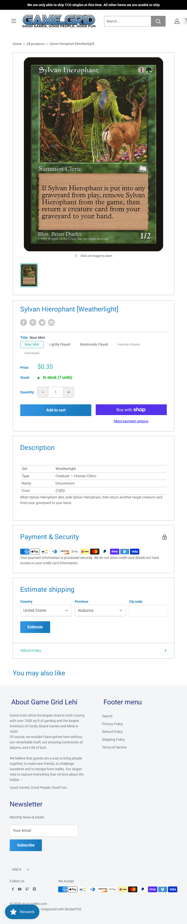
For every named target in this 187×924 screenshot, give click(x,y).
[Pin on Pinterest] (32, 322)
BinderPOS (73, 909)
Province (81, 601)
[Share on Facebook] (23, 322)
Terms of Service (114, 747)
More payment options (131, 421)
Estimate (35, 627)
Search (107, 716)
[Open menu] (14, 21)
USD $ (16, 869)
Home (17, 44)
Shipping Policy (113, 739)
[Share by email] (51, 322)
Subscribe (26, 845)
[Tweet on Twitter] (42, 322)
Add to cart (55, 410)
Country (26, 601)
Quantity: (27, 392)
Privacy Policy (112, 724)
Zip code (135, 601)
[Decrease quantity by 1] (43, 392)
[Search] (158, 21)
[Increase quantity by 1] (69, 392)
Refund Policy (30, 650)
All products (36, 44)
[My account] (177, 21)
